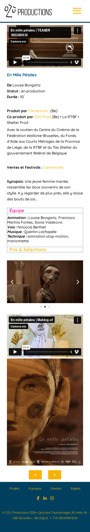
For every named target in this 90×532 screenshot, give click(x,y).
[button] (12, 282)
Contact (56, 488)
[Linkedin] (45, 498)
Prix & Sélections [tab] (27, 249)
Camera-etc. (38, 110)
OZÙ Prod (42, 116)
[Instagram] (52, 498)
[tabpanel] (45, 230)
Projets (14, 488)
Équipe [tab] (16, 210)
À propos (35, 488)
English (75, 488)
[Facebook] (38, 498)
